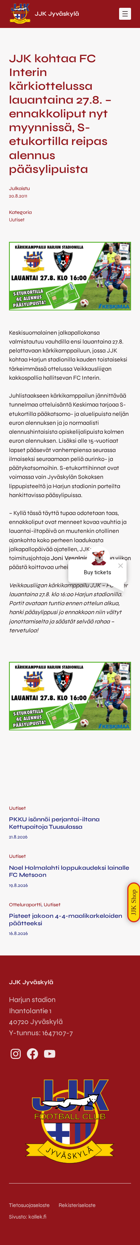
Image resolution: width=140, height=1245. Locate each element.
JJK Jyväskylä (57, 13)
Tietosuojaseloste (29, 1205)
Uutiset (17, 220)
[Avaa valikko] (125, 14)
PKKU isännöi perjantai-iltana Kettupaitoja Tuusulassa (54, 823)
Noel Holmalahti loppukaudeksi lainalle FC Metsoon (69, 871)
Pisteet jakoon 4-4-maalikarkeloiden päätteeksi (65, 919)
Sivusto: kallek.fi (27, 1217)
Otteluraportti (25, 905)
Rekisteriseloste (77, 1205)
